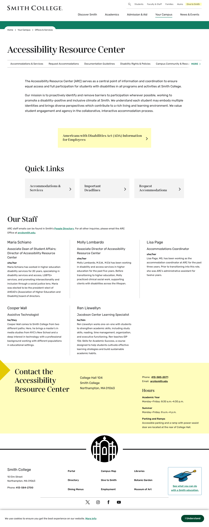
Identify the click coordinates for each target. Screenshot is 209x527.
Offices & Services (44, 30)
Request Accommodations (64, 63)
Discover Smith (87, 14)
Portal (71, 471)
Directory (73, 480)
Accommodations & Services (26, 63)
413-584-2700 (24, 487)
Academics (112, 14)
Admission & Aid (137, 14)
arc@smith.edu (159, 381)
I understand (192, 518)
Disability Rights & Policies (135, 63)
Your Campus (163, 14)
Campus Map (108, 471)
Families (169, 4)
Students (138, 4)
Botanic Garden (143, 480)
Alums (180, 4)
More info (90, 518)
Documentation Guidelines (99, 63)
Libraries (139, 471)
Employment (108, 489)
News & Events (189, 14)
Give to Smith (193, 4)
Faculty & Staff (154, 4)
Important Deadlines (92, 188)
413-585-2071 (159, 377)
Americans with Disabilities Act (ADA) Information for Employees (102, 137)
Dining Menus (76, 489)
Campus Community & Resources (175, 63)
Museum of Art (143, 489)
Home (10, 30)
